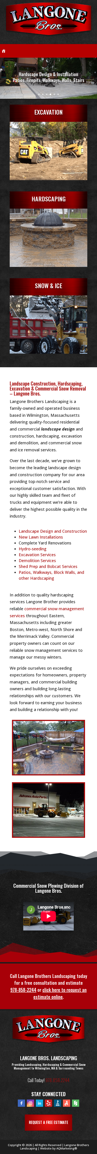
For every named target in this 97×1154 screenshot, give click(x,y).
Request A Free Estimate (48, 1122)
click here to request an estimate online (60, 993)
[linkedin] (39, 1103)
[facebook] (21, 1103)
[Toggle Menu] (91, 51)
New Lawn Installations (41, 537)
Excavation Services (37, 554)
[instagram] (30, 1103)
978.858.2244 (57, 1080)
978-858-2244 (23, 989)
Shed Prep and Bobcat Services (48, 566)
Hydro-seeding (32, 548)
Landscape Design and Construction (53, 531)
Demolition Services (37, 560)
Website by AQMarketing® (58, 1148)
